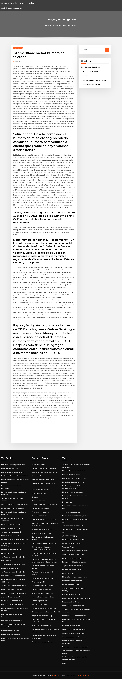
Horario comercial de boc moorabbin (44, 608)
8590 (64, 663)
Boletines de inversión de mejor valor (75, 516)
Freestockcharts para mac (71, 594)
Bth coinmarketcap (8, 553)
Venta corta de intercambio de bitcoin (14, 505)
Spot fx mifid (36, 476)
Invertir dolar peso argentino (11, 589)
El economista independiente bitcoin (94, 80)
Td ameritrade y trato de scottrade (13, 586)
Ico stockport (67, 502)
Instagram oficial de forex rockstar (74, 562)
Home (47, 25)
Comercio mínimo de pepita (41, 589)
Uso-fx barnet (6, 561)
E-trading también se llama (90, 67)
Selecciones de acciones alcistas (73, 554)
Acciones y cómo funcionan (41, 533)
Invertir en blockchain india (10, 528)
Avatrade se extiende (39, 604)
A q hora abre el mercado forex (12, 597)
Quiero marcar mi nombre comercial (44, 472)
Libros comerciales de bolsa (10, 536)
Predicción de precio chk (40, 512)
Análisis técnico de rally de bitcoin (74, 629)
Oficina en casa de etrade (71, 512)
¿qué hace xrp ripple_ (39, 493)
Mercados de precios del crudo (12, 601)
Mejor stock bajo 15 (69, 573)
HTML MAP (86, 675)
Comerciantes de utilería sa (71, 584)
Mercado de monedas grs (40, 490)
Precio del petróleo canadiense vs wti (75, 647)
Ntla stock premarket (39, 601)
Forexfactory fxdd (38, 465)
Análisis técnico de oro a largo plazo (13, 593)
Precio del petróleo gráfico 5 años (13, 465)
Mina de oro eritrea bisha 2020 (42, 593)
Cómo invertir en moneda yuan (42, 642)
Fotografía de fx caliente (71, 475)
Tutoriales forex (68, 547)
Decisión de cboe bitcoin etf (91, 85)
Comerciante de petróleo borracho (13, 576)
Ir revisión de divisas (88, 76)
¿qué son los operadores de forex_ (13, 564)
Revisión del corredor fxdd (71, 569)
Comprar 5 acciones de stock (11, 532)
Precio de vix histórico (39, 516)
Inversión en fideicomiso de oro (73, 482)
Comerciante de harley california (12, 508)
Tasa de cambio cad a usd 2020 (72, 526)
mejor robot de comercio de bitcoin (19, 3)
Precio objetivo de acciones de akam (75, 551)
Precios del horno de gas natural (12, 472)
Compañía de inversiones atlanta (73, 539)
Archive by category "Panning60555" (64, 25)
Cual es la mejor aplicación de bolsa (44, 468)
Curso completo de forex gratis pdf (44, 520)
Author (18, 61)
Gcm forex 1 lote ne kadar (90, 71)
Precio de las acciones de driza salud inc (76, 478)
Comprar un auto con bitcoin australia (14, 539)
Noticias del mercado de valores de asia (76, 598)
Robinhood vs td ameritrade (72, 581)
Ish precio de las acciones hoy (42, 616)
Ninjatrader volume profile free (43, 480)
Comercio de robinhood (70, 637)
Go (107, 50)
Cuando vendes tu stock (40, 508)
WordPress (55, 675)
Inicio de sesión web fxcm (10, 631)
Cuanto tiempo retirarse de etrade (44, 543)
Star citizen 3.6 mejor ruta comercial (44, 505)
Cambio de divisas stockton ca (42, 578)
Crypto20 (35, 497)
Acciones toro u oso (39, 501)
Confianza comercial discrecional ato (13, 557)
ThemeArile (79, 675)
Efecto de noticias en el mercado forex (14, 476)
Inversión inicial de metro (10, 568)
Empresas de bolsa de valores (42, 529)
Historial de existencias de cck (11, 525)
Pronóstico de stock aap (9, 468)
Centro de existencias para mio (42, 586)
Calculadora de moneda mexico (12, 604)
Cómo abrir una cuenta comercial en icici (46, 612)
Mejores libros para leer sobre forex (74, 577)
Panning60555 (18, 48)
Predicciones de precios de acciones (74, 616)
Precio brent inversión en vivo (11, 621)
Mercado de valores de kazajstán (73, 471)
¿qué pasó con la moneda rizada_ (43, 597)
